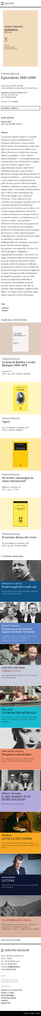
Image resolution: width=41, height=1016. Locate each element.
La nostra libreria (8, 998)
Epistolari (5, 308)
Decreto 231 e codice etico (11, 990)
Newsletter (6, 1003)
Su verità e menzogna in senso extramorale (17, 479)
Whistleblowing (7, 995)
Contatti (4, 1001)
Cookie (11, 993)
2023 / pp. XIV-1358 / (11, 123)
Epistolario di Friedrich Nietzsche (13, 93)
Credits (37, 1013)
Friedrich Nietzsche (10, 73)
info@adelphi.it (13, 967)
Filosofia (4, 311)
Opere (6, 421)
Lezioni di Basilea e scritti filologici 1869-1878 (18, 364)
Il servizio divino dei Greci (19, 537)
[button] (32, 69)
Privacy (4, 993)
